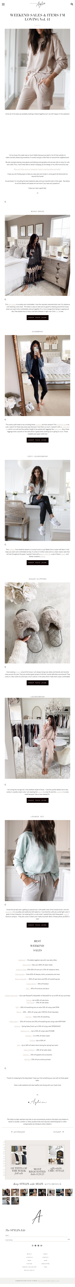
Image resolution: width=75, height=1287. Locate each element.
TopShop (32, 1040)
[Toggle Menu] (3, 5)
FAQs (45, 1266)
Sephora (17, 1026)
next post (57, 1132)
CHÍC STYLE (56, 1169)
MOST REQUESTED (37, 1172)
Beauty (29, 1253)
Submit (68, 1239)
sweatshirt (59, 792)
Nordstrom (21, 960)
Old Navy (28, 1017)
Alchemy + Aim (54, 1280)
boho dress (12, 304)
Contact (46, 1256)
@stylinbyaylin (53, 1184)
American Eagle (21, 969)
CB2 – (28, 988)
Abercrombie (27, 965)
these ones (57, 429)
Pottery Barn (13, 1021)
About (45, 1253)
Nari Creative (43, 1280)
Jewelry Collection (29, 1266)
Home (29, 1260)
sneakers (38, 424)
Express (29, 1000)
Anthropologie (20, 974)
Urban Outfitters (29, 1050)
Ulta (18, 1045)
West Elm (27, 1059)
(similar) (42, 556)
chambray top (61, 424)
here (57, 311)
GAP (17, 1007)
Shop (45, 1260)
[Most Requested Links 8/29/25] (37, 1155)
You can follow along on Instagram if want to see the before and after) (37, 169)
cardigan (12, 549)
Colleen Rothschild (11, 995)
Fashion (37, 25)
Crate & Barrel (31, 984)
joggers (63, 554)
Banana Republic (21, 979)
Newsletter (46, 1263)
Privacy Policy (29, 1269)
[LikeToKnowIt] (38, 1245)
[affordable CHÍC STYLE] (56, 1155)
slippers (18, 672)
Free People (30, 1002)
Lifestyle (29, 1256)
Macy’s (19, 1012)
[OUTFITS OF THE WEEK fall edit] (18, 1155)
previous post (19, 1132)
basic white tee (45, 554)
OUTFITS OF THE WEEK (19, 1171)
